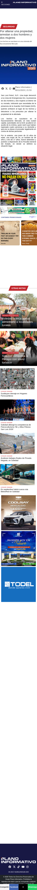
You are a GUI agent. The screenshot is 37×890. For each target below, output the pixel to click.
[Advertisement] (18, 264)
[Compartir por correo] (14, 88)
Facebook (14, 887)
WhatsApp (32, 887)
